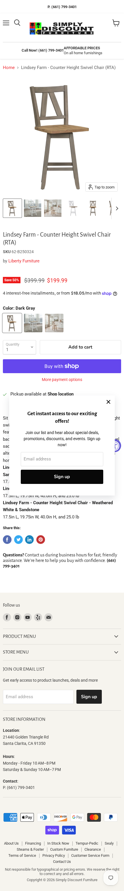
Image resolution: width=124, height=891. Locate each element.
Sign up (62, 476)
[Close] (108, 401)
